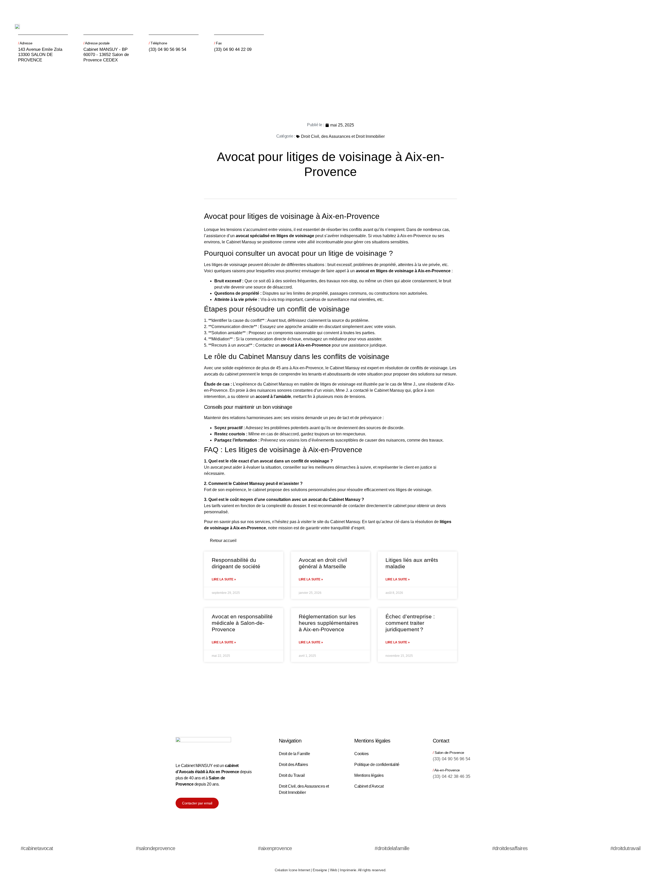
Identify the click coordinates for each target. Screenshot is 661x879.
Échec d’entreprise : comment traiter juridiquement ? (410, 622)
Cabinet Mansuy (241, 242)
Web (333, 870)
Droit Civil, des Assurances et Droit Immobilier (343, 136)
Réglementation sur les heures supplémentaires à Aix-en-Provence (328, 622)
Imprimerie (348, 870)
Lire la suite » (224, 579)
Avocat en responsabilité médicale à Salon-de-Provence (242, 622)
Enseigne (320, 870)
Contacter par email (197, 803)
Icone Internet (299, 870)
